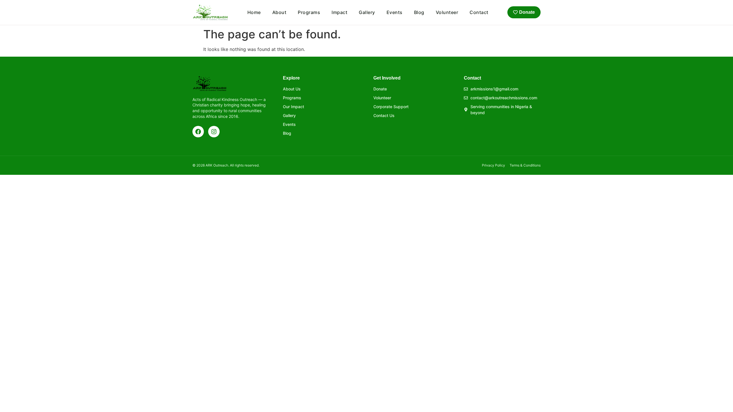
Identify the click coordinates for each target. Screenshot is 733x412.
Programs (309, 12)
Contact (479, 12)
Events (395, 12)
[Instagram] (214, 131)
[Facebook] (198, 131)
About (279, 12)
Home (254, 12)
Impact (339, 12)
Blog (419, 12)
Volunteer (447, 12)
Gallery (367, 12)
